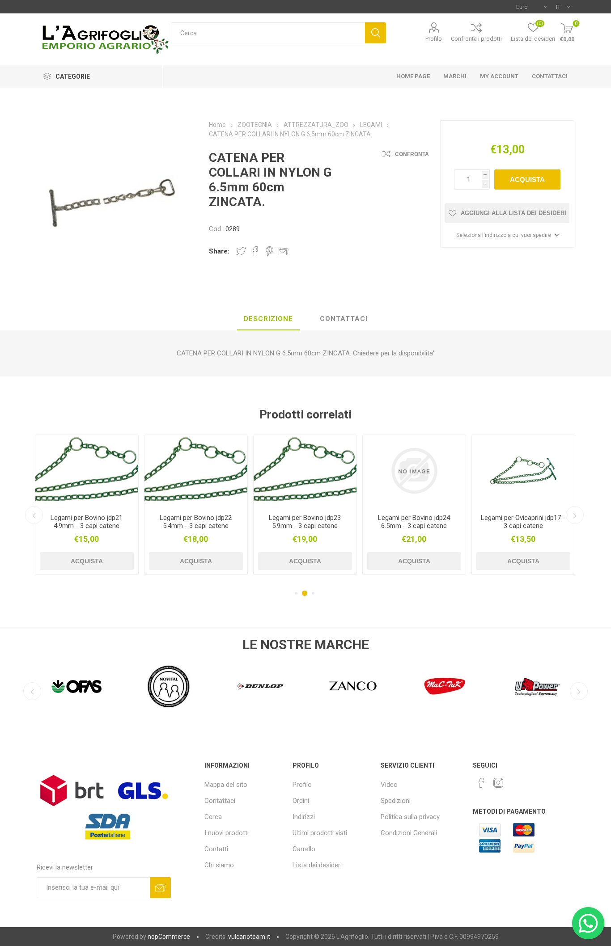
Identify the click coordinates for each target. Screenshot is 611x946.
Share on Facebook (255, 251)
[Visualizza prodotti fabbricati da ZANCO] (353, 686)
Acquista (527, 179)
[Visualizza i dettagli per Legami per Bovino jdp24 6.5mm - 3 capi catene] (414, 471)
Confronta (412, 154)
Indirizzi (304, 817)
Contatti (216, 849)
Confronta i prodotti (476, 38)
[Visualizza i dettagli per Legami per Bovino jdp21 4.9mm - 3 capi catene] (86, 471)
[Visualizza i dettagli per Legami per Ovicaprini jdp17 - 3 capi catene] (523, 471)
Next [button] (575, 515)
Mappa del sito (225, 785)
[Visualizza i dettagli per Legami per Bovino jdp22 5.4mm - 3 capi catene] (195, 471)
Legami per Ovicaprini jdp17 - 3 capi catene (523, 522)
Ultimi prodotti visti (320, 833)
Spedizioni (396, 801)
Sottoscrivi (160, 887)
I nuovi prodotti (226, 833)
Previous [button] (34, 515)
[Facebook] (481, 783)
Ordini (301, 801)
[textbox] (268, 32)
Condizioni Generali (409, 833)
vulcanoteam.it (249, 936)
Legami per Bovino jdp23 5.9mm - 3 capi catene (305, 522)
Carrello (304, 849)
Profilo (433, 38)
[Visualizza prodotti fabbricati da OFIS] (76, 686)
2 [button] (303, 593)
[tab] (268, 319)
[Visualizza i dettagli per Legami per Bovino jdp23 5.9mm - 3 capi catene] (305, 471)
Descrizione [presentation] (268, 319)
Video (389, 785)
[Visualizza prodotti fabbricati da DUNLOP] (260, 686)
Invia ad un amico (284, 251)
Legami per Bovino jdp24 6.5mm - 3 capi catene (414, 522)
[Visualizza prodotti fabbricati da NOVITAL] (168, 686)
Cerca (375, 32)
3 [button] (311, 593)
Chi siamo (219, 865)
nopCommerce (169, 936)
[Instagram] (498, 783)
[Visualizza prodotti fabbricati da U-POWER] (537, 686)
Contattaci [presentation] (344, 319)
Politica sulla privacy (410, 817)
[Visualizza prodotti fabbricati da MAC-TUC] (445, 686)
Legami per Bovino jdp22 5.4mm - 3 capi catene (196, 522)
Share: (219, 251)
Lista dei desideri (317, 865)
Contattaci (219, 801)
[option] (86, 505)
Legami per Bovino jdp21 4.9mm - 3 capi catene (87, 522)
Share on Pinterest (269, 251)
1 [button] (296, 593)
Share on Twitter (241, 251)
